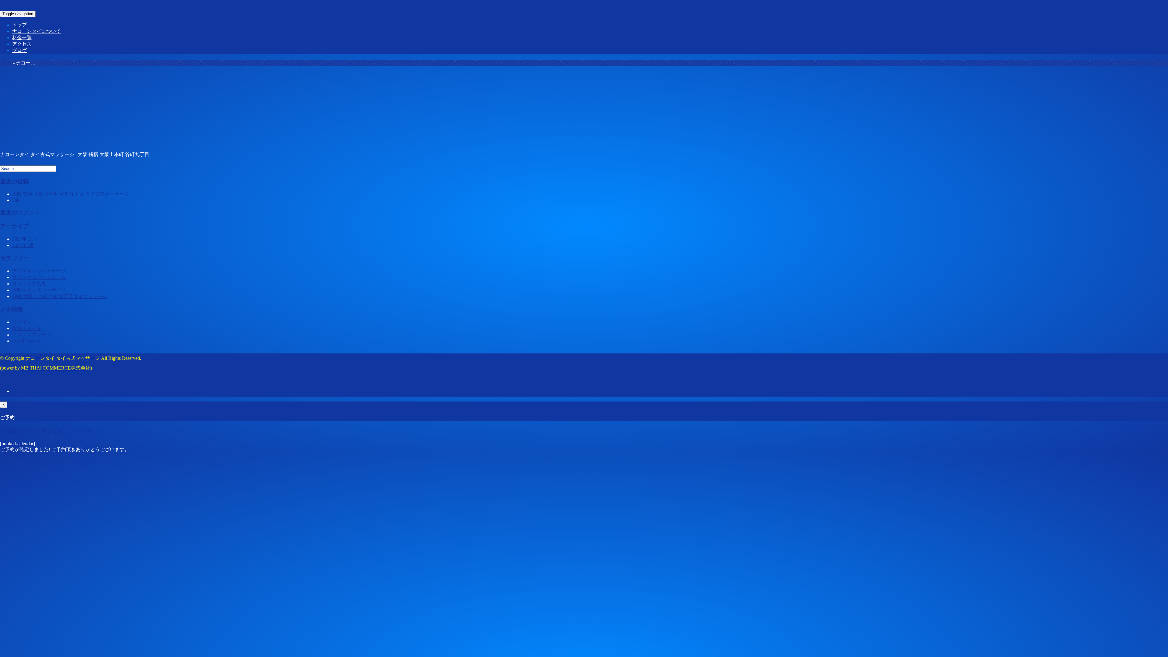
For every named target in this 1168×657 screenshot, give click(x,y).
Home (6, 62)
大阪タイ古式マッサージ (39, 290)
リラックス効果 (29, 283)
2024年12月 (24, 239)
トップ (19, 24)
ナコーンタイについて (36, 31)
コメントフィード (31, 334)
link (15, 200)
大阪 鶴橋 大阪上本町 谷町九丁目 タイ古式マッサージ (70, 193)
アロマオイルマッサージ (39, 270)
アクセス (22, 44)
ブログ (19, 50)
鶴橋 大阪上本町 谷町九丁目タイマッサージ (59, 296)
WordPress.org (26, 340)
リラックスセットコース (39, 277)
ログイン (22, 322)
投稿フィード (26, 328)
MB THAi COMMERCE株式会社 (55, 367)
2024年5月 (23, 245)
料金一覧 (22, 37)
